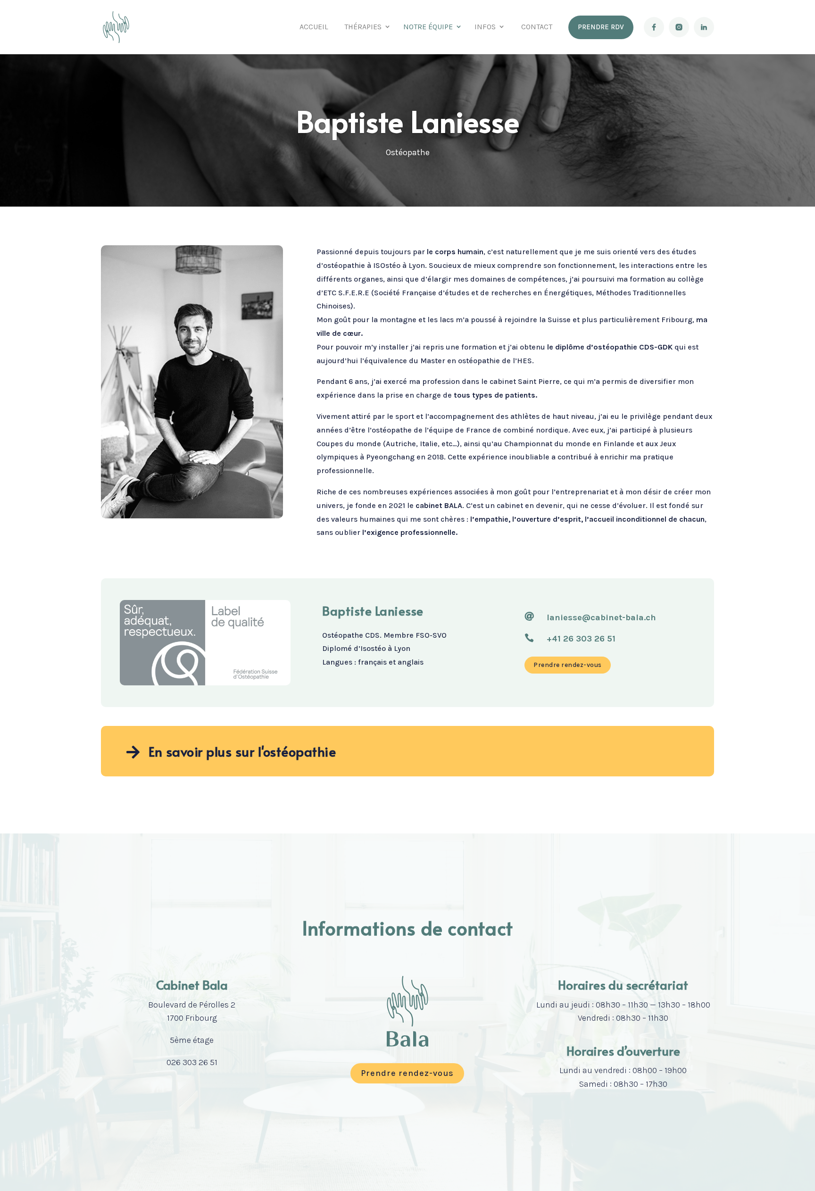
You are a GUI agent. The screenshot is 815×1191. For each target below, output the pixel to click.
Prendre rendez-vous (567, 665)
